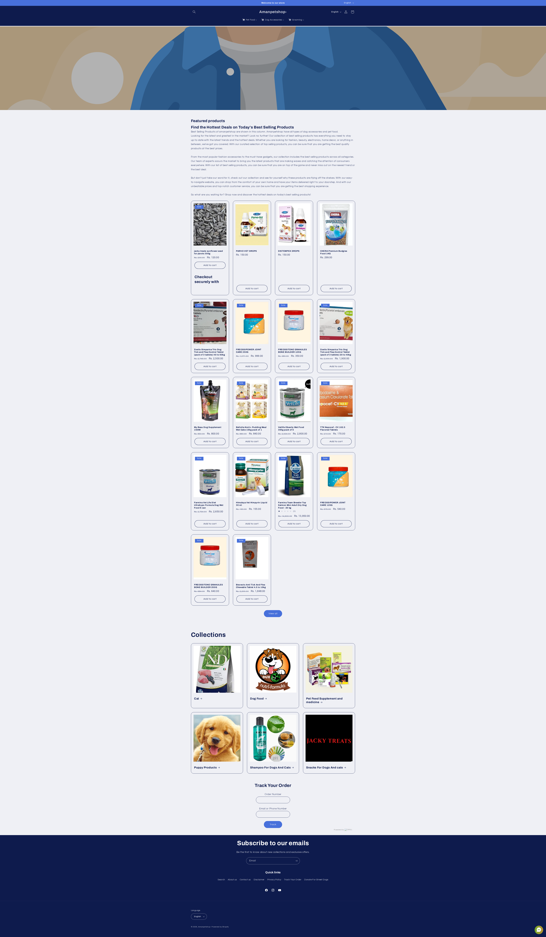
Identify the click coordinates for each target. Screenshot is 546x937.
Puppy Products (205, 767)
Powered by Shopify (220, 927)
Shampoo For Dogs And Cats (270, 767)
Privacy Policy (274, 880)
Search (221, 880)
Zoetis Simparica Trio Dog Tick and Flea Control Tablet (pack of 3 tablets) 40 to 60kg (209, 352)
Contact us (245, 880)
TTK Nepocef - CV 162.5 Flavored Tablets (332, 428)
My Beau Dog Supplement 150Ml (207, 428)
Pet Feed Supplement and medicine (324, 700)
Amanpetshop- (204, 927)
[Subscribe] (296, 860)
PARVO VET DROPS (246, 251)
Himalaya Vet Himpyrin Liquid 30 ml (251, 503)
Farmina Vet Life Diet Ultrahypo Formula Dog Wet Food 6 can (208, 505)
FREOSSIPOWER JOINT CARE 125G (333, 503)
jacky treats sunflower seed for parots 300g (208, 252)
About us (232, 880)
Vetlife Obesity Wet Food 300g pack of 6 (291, 428)
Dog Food (257, 698)
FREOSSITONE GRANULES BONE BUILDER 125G (292, 350)
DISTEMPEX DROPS (289, 251)
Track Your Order (292, 880)
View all (273, 613)
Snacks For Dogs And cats (324, 767)
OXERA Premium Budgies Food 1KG (333, 252)
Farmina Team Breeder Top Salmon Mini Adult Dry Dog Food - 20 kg (292, 505)
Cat (196, 698)
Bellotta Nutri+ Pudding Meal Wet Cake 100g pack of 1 (251, 428)
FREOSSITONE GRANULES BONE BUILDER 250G (208, 586)
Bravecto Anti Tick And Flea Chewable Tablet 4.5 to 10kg (251, 586)
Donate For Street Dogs (316, 880)
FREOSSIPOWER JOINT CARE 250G (248, 350)
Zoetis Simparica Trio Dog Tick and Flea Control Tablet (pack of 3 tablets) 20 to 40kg (335, 352)
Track (273, 824)
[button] (194, 12)
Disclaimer (259, 880)
